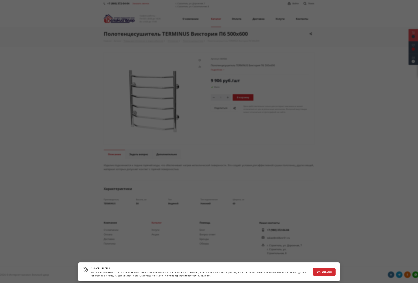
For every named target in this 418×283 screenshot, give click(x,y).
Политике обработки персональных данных (187, 275)
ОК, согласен (324, 271)
